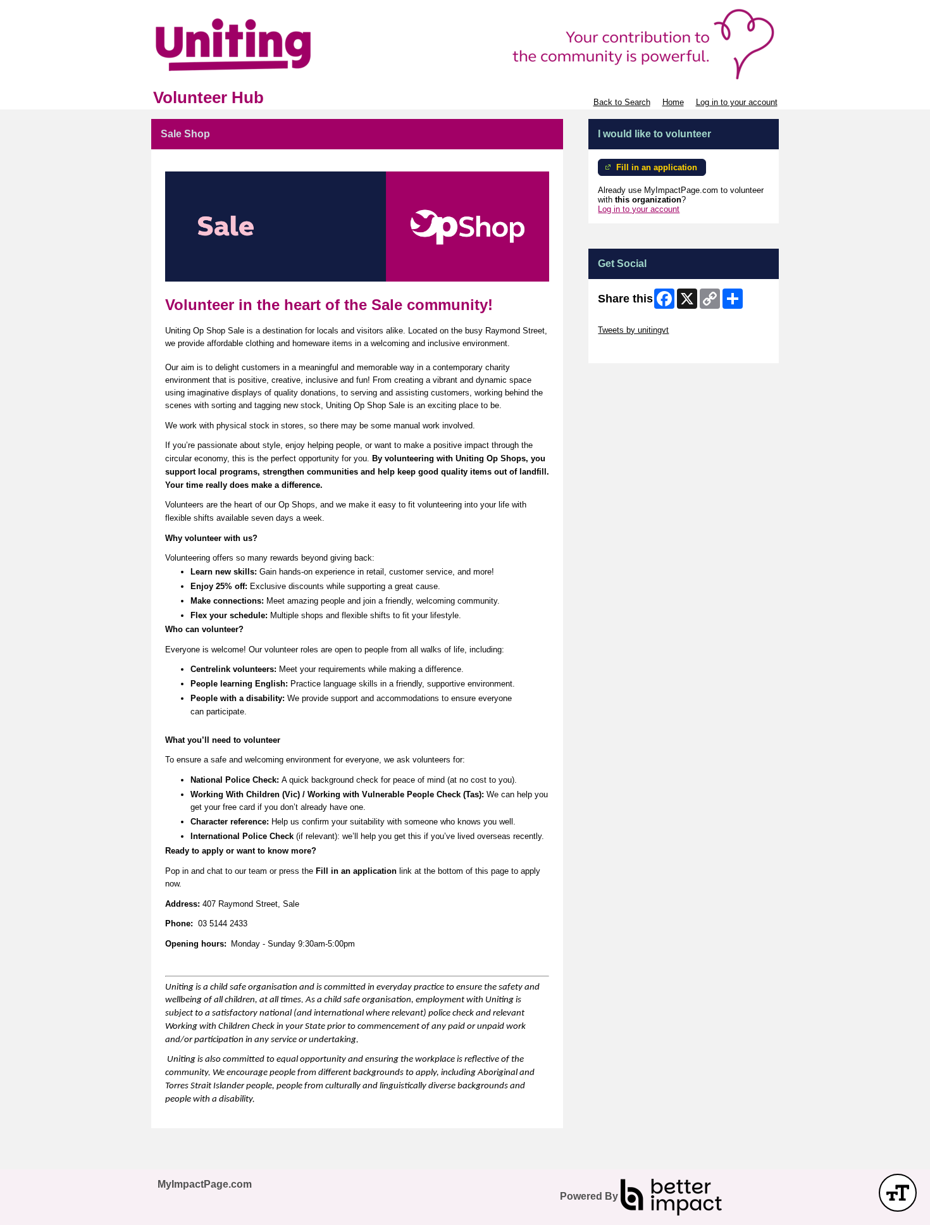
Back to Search (621, 102)
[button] (898, 1193)
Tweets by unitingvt (633, 330)
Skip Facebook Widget (639, 349)
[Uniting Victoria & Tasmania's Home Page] (465, 44)
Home (673, 102)
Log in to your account (737, 102)
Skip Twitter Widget (633, 320)
